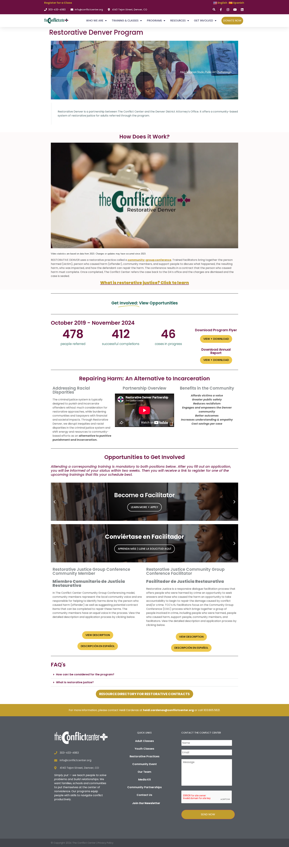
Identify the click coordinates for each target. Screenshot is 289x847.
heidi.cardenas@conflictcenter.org (168, 710)
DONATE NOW (232, 20)
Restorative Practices (144, 756)
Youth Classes (144, 749)
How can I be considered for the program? (85, 674)
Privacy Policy (105, 842)
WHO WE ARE (94, 20)
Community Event (144, 764)
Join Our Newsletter (146, 803)
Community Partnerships (144, 787)
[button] (214, 9)
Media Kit (144, 779)
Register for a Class (58, 3)
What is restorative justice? (75, 682)
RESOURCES (178, 20)
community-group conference (149, 260)
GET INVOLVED (203, 20)
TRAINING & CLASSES (125, 20)
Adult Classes (144, 741)
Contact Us (144, 795)
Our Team (144, 772)
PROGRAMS (154, 20)
